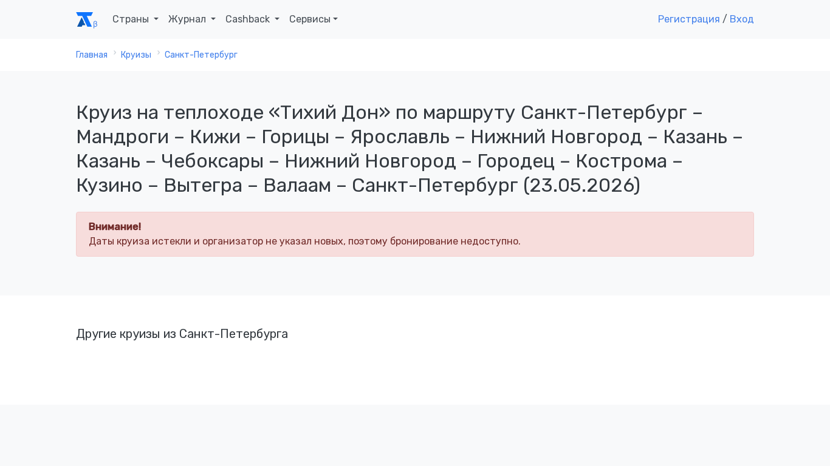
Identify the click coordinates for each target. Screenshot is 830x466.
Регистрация (689, 19)
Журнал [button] (188, 19)
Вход (742, 19)
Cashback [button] (248, 19)
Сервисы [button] (310, 19)
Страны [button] (131, 19)
